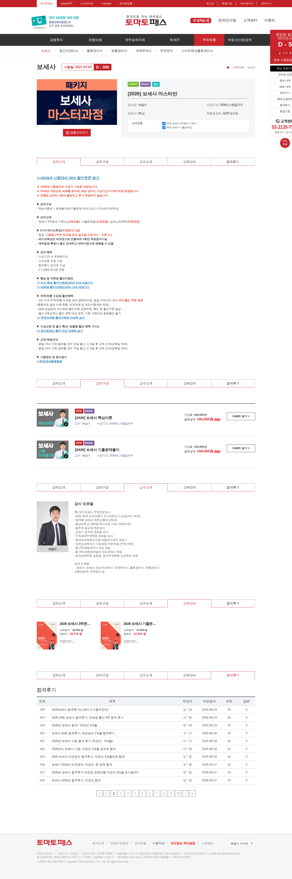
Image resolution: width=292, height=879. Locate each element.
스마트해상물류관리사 (197, 50)
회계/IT (175, 39)
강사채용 (140, 843)
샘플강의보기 (78, 132)
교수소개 (145, 161)
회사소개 (98, 843)
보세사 (46, 50)
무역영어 (166, 50)
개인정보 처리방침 (183, 843)
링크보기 (43, 799)
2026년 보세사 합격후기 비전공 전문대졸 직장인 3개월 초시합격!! (95, 772)
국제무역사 (144, 50)
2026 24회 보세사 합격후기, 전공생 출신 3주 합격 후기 (88, 717)
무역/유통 (209, 39)
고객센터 (250, 20)
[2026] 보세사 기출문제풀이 (97, 450)
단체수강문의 (119, 843)
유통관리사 (119, 50)
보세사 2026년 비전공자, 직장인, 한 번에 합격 (82, 764)
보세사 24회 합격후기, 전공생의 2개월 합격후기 (83, 733)
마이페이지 (246, 3)
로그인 (210, 3)
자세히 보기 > (240, 416)
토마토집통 (125, 3)
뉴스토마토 (86, 3)
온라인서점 (227, 20)
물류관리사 (95, 50)
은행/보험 (95, 39)
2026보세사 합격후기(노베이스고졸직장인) (80, 709)
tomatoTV (67, 3)
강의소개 (58, 161)
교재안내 (189, 161)
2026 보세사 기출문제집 (179, 127)
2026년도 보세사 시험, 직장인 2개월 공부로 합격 (84, 749)
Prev (279, 53)
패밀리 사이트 (237, 842)
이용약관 (158, 843)
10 (178, 793)
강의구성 (102, 161)
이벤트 (269, 20)
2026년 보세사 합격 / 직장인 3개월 (74, 725)
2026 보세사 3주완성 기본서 (181, 123)
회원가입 (227, 3)
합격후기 (232, 161)
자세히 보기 (66, 641)
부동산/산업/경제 (240, 39)
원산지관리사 (68, 50)
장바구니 (266, 3)
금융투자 (56, 39)
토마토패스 (46, 3)
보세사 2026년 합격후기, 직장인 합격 (76, 780)
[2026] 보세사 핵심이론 (93, 418)
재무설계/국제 (135, 39)
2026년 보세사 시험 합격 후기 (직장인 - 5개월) (82, 741)
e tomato (106, 3)
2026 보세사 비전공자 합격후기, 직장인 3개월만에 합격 (88, 756)
